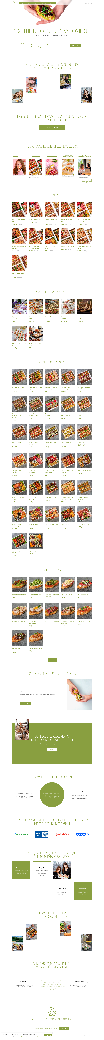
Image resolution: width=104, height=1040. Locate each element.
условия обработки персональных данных (42, 696)
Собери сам (52, 3)
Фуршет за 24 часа (31, 3)
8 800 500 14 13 (88, 2)
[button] (52, 749)
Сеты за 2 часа (42, 3)
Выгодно (22, 3)
